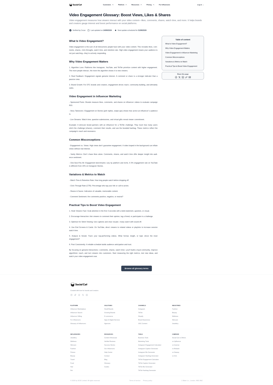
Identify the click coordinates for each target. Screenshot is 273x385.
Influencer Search (76, 312)
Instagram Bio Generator (146, 352)
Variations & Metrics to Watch (176, 62)
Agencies (107, 323)
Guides (106, 367)
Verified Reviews (109, 341)
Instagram (141, 309)
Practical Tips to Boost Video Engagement (181, 66)
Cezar (83, 30)
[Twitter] (83, 295)
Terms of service (134, 380)
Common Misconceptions (174, 57)
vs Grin (174, 356)
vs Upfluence (176, 341)
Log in (200, 5)
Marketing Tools (143, 341)
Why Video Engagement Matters (177, 48)
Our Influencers (109, 348)
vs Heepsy (175, 352)
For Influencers (164, 5)
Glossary (107, 363)
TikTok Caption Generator (146, 363)
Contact (107, 356)
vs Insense (175, 345)
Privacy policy (147, 380)
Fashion (175, 309)
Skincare (175, 320)
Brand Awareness (144, 320)
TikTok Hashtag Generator (147, 370)
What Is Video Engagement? (176, 44)
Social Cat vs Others (179, 338)
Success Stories (109, 345)
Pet (71, 370)
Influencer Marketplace (78, 309)
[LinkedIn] (87, 295)
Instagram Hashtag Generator (148, 356)
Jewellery (175, 323)
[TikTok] (75, 295)
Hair (71, 367)
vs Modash (175, 348)
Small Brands (108, 309)
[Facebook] (79, 295)
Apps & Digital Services (112, 320)
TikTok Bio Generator (145, 367)
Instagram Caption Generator (148, 348)
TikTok (140, 312)
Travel (72, 359)
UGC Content (142, 323)
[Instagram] (71, 295)
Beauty (174, 312)
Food (72, 363)
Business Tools (143, 338)
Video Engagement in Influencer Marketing (181, 53)
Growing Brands (109, 312)
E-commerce (108, 316)
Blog (105, 359)
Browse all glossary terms (136, 268)
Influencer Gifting (76, 316)
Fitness (72, 352)
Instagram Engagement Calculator (149, 345)
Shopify (140, 316)
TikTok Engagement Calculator (148, 359)
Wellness (175, 316)
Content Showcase (110, 338)
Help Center (108, 352)
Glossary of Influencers (78, 323)
